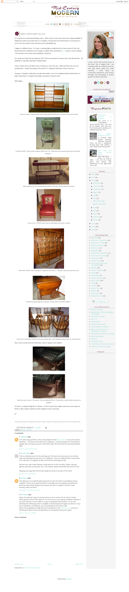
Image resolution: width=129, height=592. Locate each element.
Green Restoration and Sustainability (99, 264)
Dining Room (95, 258)
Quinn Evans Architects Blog (100, 346)
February (96, 217)
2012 (94, 180)
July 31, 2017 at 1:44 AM (27, 513)
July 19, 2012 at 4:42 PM (27, 474)
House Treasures (97, 270)
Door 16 (94, 319)
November (97, 186)
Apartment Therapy (98, 316)
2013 (94, 177)
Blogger (69, 579)
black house (95, 248)
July (94, 195)
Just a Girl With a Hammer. (100, 327)
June (95, 198)
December (97, 183)
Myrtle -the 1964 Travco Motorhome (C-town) (99, 330)
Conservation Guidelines (99, 253)
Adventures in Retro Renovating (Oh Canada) (102, 313)
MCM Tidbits (26, 430)
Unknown (24, 437)
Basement (94, 238)
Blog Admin (95, 250)
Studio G (94, 339)
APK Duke (24, 495)
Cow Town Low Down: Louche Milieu (104, 152)
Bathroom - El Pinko (98, 243)
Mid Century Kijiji (99, 201)
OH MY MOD (25, 453)
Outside (94, 286)
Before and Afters (97, 245)
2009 (94, 230)
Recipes (94, 291)
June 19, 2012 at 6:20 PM (27, 449)
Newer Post (19, 564)
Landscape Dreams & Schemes (104, 117)
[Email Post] (45, 427)
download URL (66, 508)
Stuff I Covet (95, 293)
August (96, 192)
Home (49, 564)
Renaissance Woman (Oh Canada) (102, 334)
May (95, 208)
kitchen (93, 273)
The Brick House (97, 341)
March (95, 214)
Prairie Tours (95, 288)
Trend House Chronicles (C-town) (102, 344)
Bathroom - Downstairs (99, 240)
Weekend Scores (97, 296)
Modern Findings (97, 309)
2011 (94, 224)
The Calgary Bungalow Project (104, 134)
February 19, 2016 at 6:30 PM (29, 490)
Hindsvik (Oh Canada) (98, 324)
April (95, 211)
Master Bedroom (97, 278)
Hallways (94, 268)
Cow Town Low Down (98, 256)
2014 (94, 174)
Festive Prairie (96, 261)
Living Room (95, 275)
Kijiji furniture (61, 440)
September (97, 189)
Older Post (79, 564)
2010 (94, 227)
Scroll (64, 51)
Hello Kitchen (95, 322)
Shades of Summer (99, 204)
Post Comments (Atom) (32, 568)
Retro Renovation (97, 336)
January (96, 220)
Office (93, 283)
